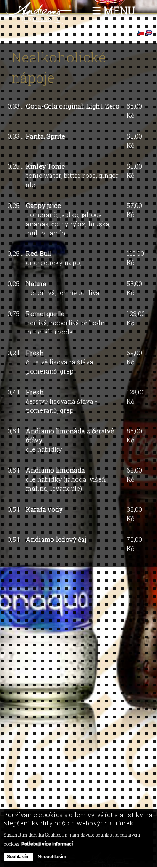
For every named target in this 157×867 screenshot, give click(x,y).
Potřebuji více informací (47, 843)
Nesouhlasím (52, 856)
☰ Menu (114, 10)
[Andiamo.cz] (39, 21)
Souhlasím (18, 856)
